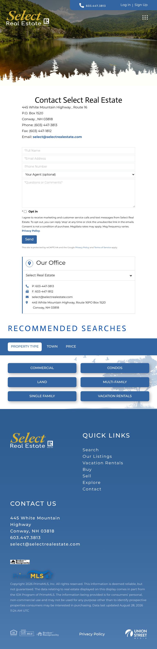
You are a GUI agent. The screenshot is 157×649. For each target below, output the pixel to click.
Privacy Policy (31, 230)
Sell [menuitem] (87, 476)
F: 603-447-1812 (42, 291)
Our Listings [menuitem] (97, 456)
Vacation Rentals (115, 396)
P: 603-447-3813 (43, 286)
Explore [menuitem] (92, 482)
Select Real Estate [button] (40, 275)
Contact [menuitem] (92, 489)
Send (29, 239)
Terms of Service (102, 247)
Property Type (24, 347)
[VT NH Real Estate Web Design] (136, 634)
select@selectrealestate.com (57, 137)
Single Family (42, 396)
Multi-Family (115, 382)
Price (71, 347)
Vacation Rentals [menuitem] (103, 463)
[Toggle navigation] (145, 17)
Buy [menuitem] (87, 469)
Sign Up (141, 5)
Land (42, 382)
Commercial (42, 368)
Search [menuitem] (91, 450)
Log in (126, 5)
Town (52, 347)
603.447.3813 (96, 6)
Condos (114, 368)
